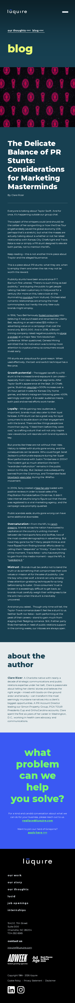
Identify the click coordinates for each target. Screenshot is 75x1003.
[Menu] (65, 12)
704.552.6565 (15, 933)
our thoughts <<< (19, 30)
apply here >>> (37, 832)
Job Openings (18, 903)
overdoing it (15, 559)
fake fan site (42, 487)
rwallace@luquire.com (37, 820)
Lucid (12, 896)
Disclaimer (50, 980)
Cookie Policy (14, 980)
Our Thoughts (18, 889)
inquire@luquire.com (20, 947)
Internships (17, 910)
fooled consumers (49, 315)
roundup (28, 297)
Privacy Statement (33, 980)
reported (32, 387)
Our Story (15, 882)
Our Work (15, 875)
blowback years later (19, 477)
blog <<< (37, 30)
